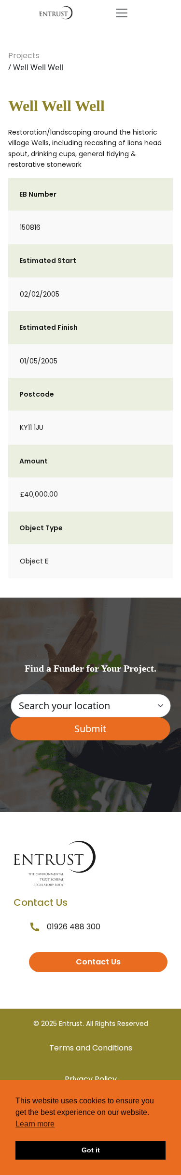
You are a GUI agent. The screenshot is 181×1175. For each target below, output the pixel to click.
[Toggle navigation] (122, 13)
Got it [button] (91, 1150)
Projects (24, 55)
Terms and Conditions (90, 1047)
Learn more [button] (35, 1124)
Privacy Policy (91, 1079)
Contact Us (98, 961)
